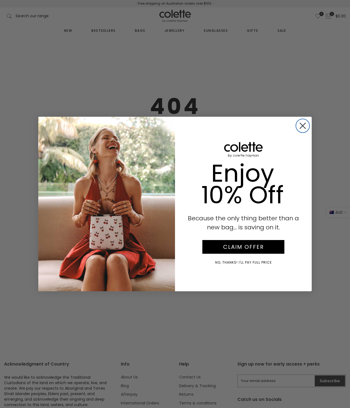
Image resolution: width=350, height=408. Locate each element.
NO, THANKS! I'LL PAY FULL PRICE (243, 262)
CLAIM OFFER (243, 247)
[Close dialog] (303, 126)
